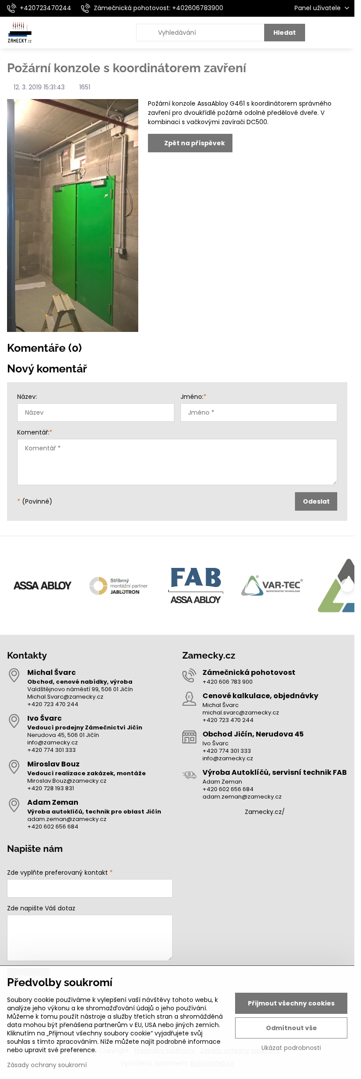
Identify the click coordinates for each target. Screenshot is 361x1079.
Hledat (284, 32)
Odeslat (316, 501)
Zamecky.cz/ (265, 811)
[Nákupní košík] (322, 32)
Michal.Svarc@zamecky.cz (65, 696)
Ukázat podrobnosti (291, 1048)
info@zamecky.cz (52, 742)
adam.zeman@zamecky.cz (67, 819)
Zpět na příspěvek (194, 143)
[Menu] (343, 32)
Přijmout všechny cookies (291, 1003)
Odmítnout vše (291, 1028)
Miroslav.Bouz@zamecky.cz (67, 781)
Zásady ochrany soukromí (47, 1065)
